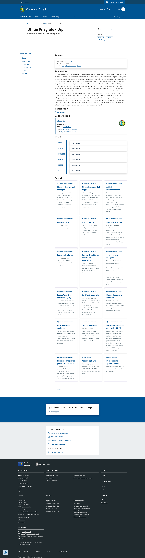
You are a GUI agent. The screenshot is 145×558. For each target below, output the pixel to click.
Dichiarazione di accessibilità (81, 506)
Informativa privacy (79, 501)
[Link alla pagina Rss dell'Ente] (105, 500)
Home (29, 24)
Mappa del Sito (63, 551)
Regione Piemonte (24, 2)
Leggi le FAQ (77, 510)
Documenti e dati (23, 478)
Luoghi (103, 487)
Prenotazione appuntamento (82, 515)
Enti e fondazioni (22, 481)
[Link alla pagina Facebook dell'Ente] (102, 500)
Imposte (76, 17)
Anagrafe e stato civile (52, 475)
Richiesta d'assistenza (80, 517)
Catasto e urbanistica (52, 481)
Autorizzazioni (50, 478)
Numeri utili (21, 522)
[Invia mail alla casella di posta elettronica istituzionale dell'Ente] (29, 511)
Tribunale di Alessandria (52, 511)
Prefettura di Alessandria (53, 509)
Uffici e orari (21, 520)
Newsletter (104, 503)
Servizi (45, 16)
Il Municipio (61, 121)
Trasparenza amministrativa (90, 17)
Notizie (103, 475)
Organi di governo (23, 483)
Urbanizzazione (106, 17)
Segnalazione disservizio (80, 513)
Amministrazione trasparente (82, 508)
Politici (20, 489)
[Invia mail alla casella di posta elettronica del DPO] (26, 532)
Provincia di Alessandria (52, 503)
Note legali (77, 503)
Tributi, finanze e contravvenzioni (83, 478)
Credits (49, 551)
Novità (37, 16)
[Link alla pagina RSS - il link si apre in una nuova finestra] (109, 9)
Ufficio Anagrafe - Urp (24, 517)
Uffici (45, 24)
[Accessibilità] (5, 552)
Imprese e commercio (79, 475)
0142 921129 (67, 61)
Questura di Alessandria (52, 506)
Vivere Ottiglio (55, 16)
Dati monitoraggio (23, 551)
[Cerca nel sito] (122, 9)
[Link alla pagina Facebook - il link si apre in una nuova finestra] (107, 9)
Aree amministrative (23, 475)
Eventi (103, 489)
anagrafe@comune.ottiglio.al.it (71, 66)
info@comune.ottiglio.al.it (69, 129)
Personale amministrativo (25, 486)
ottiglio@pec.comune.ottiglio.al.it (70, 131)
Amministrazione (25, 16)
